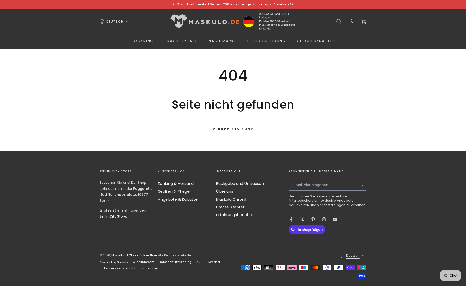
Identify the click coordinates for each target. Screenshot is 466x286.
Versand (213, 262)
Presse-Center (230, 207)
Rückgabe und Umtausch (240, 183)
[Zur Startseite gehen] (233, 21)
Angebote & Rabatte (178, 199)
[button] (338, 21)
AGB (199, 262)
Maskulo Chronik (231, 199)
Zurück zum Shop (233, 129)
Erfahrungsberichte (234, 215)
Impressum (112, 268)
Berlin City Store (113, 216)
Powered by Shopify (114, 262)
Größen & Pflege (174, 191)
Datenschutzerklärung (175, 262)
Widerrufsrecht (143, 262)
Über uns (224, 191)
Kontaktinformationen (142, 268)
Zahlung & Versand (176, 183)
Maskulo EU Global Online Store (134, 255)
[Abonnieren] (363, 185)
